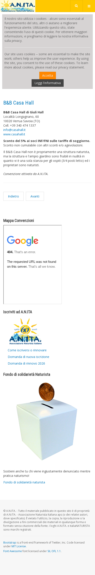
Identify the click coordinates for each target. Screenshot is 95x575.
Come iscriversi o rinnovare (27, 350)
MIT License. (19, 546)
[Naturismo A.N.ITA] (17, 6)
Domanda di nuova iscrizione (28, 357)
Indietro (13, 196)
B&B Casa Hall (18, 103)
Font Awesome (12, 551)
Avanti (34, 196)
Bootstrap (9, 542)
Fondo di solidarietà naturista (24, 482)
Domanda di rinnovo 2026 (26, 363)
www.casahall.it (14, 134)
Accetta (47, 75)
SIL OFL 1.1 (54, 551)
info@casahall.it (14, 130)
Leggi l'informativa (47, 83)
